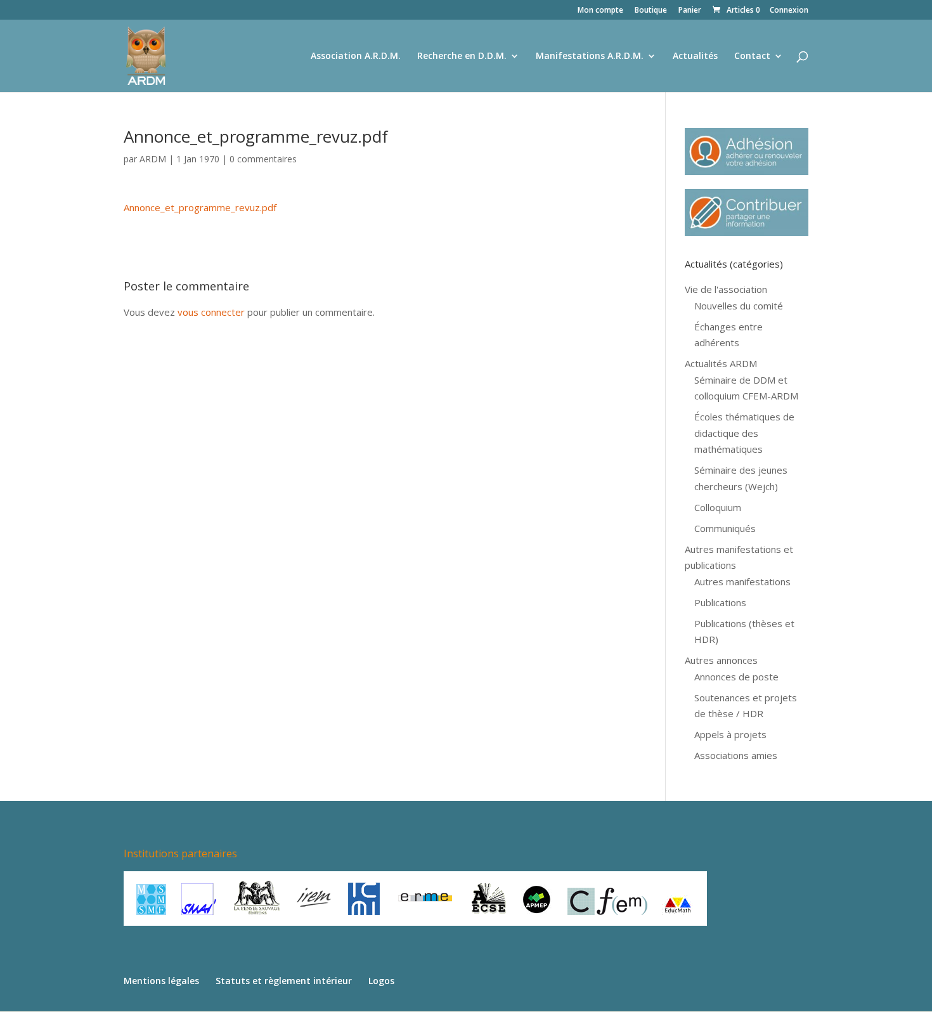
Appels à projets (730, 734)
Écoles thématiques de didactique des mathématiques (744, 432)
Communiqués (725, 528)
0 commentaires (263, 159)
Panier (689, 10)
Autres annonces (721, 660)
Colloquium (717, 507)
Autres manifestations (742, 581)
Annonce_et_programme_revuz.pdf (200, 207)
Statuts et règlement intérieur (284, 981)
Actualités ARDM (721, 363)
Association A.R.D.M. (356, 56)
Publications (720, 602)
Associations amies (735, 755)
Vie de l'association (726, 289)
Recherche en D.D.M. (462, 56)
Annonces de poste (736, 676)
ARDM (152, 159)
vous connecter (211, 312)
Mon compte (600, 10)
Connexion (789, 10)
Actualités (695, 56)
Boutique (651, 10)
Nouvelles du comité (738, 305)
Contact (752, 56)
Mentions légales (161, 981)
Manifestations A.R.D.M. (590, 56)
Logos (381, 981)
